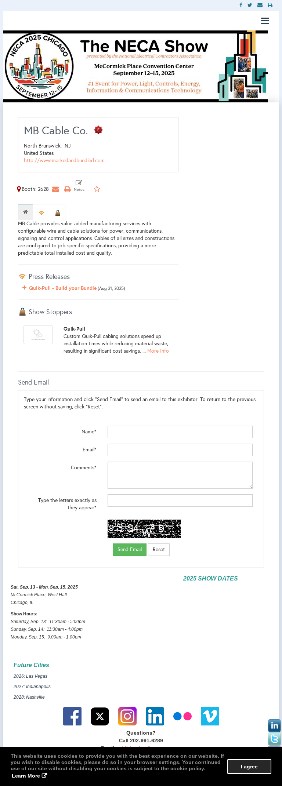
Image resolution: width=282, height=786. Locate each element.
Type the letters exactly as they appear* (67, 504)
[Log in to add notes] (79, 186)
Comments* (84, 468)
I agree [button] (249, 766)
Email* (90, 450)
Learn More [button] (26, 776)
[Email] (55, 189)
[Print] (67, 189)
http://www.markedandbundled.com (64, 160)
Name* (89, 432)
